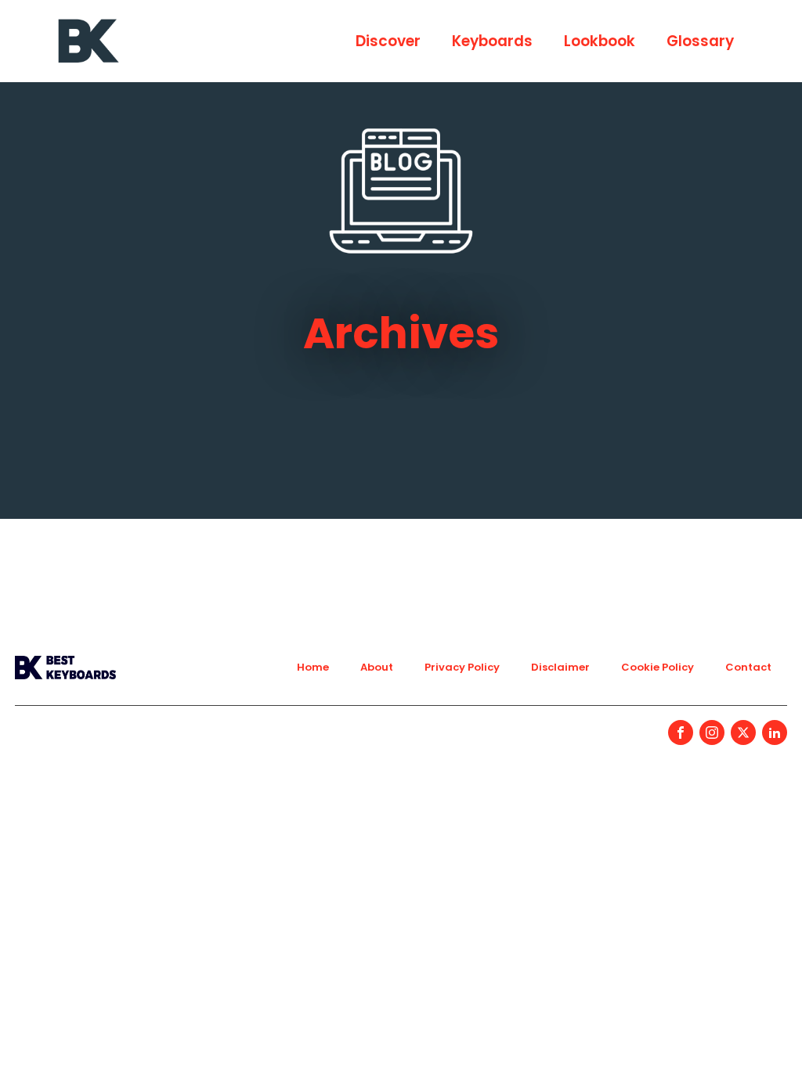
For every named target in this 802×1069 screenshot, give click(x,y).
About (376, 667)
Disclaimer (560, 667)
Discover (388, 41)
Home (313, 667)
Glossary (700, 41)
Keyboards (492, 41)
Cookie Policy (657, 667)
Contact (748, 667)
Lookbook (599, 41)
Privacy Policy (462, 667)
